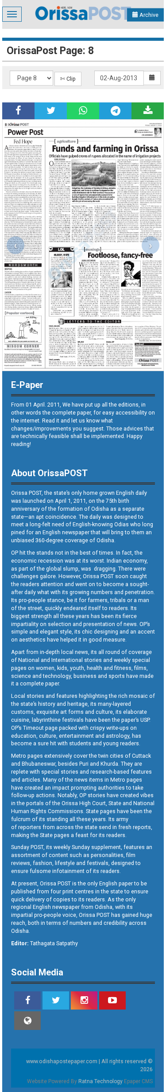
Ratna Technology (100, 1081)
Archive (148, 15)
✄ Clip (68, 78)
